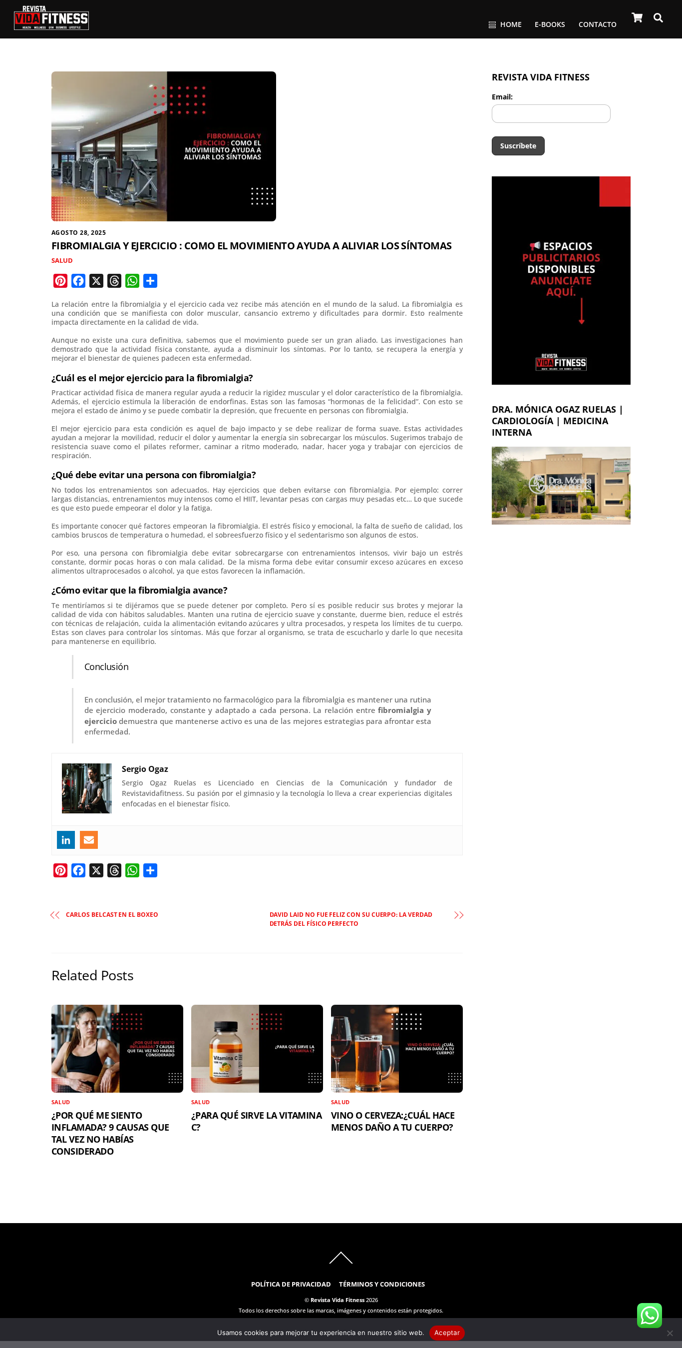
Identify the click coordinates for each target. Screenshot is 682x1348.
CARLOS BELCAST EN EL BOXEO (112, 914)
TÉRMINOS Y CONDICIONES (382, 1284)
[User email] (89, 840)
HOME (510, 24)
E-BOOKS (550, 24)
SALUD (62, 260)
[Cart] (637, 17)
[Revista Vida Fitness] (51, 25)
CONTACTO (598, 24)
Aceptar (447, 1333)
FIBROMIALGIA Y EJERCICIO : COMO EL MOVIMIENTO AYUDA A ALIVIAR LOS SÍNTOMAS (251, 245)
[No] (670, 1333)
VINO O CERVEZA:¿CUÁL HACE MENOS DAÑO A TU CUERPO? (392, 1121)
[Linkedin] (66, 840)
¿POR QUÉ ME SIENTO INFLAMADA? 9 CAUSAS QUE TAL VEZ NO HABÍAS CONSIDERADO (110, 1133)
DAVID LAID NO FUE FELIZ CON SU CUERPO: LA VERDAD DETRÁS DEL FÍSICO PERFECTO (351, 919)
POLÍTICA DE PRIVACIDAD (291, 1284)
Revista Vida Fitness (337, 1300)
